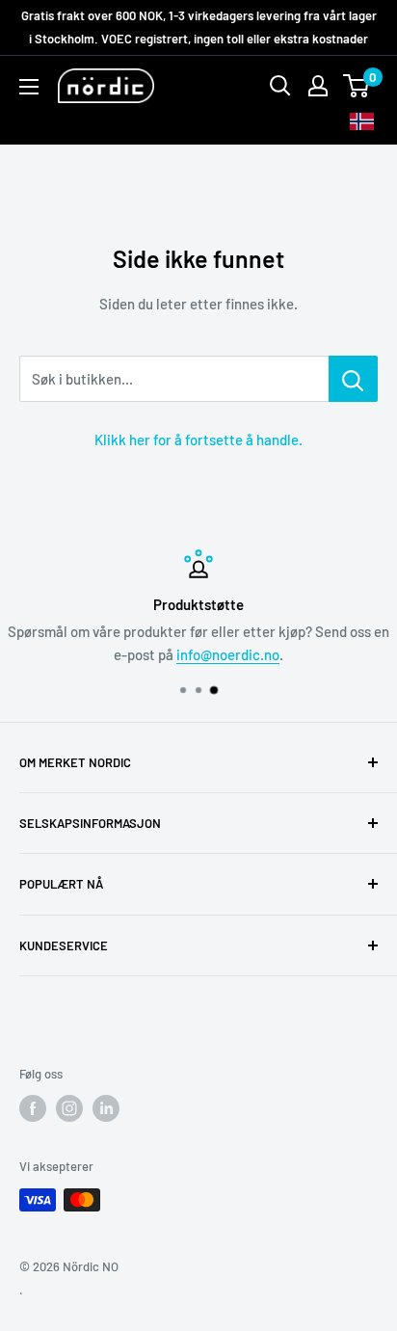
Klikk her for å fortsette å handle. (198, 439)
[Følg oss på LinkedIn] (106, 1108)
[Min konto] (318, 85)
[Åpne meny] (29, 86)
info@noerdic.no (227, 654)
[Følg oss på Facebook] (32, 1108)
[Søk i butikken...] (353, 379)
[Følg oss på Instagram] (69, 1108)
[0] (357, 85)
